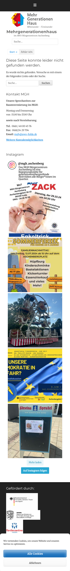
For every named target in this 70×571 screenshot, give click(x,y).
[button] (35, 209)
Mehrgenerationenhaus (31, 31)
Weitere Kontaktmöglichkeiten (24, 139)
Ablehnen (35, 563)
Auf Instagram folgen (35, 470)
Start (13, 51)
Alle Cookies (35, 553)
